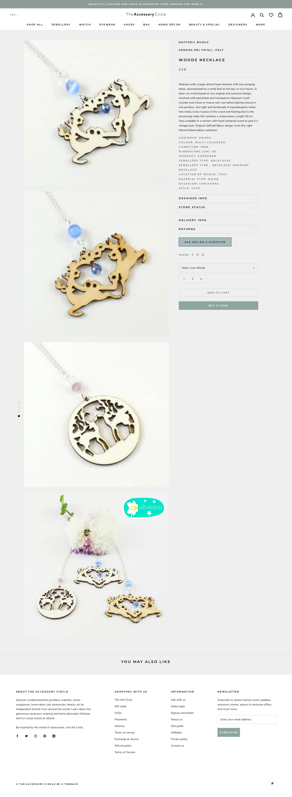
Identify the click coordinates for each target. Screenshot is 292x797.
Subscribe (228, 732)
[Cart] (280, 15)
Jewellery (61, 24)
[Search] (262, 15)
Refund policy (123, 746)
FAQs (118, 713)
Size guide (177, 726)
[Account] (253, 15)
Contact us (177, 746)
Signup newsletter (182, 713)
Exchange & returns (127, 739)
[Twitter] (197, 255)
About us (176, 719)
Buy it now (219, 305)
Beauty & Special (204, 24)
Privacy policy (179, 739)
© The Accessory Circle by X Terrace (47, 784)
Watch (85, 24)
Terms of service (125, 732)
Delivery (120, 726)
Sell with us (178, 700)
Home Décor (170, 24)
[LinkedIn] (53, 736)
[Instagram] (35, 736)
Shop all (35, 24)
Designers (238, 24)
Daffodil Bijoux (194, 42)
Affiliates (176, 732)
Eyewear (108, 24)
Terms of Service (125, 752)
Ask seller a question (205, 242)
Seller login (178, 706)
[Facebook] (192, 255)
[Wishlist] (271, 15)
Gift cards (121, 706)
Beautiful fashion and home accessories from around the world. (146, 4)
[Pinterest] (203, 255)
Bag (146, 24)
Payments (121, 719)
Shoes (129, 24)
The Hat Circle (123, 700)
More (260, 24)
